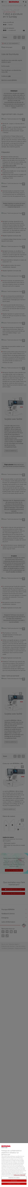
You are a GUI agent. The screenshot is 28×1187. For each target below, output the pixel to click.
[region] (14, 1165)
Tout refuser (14, 1180)
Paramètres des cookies (14, 1177)
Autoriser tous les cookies (14, 1183)
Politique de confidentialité (19, 1175)
